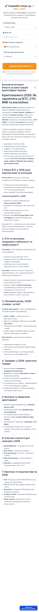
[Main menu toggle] (35, 87)
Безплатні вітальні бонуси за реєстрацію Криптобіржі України (15, 87)
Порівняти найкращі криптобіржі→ (28, 608)
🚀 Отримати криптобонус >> (19, 66)
